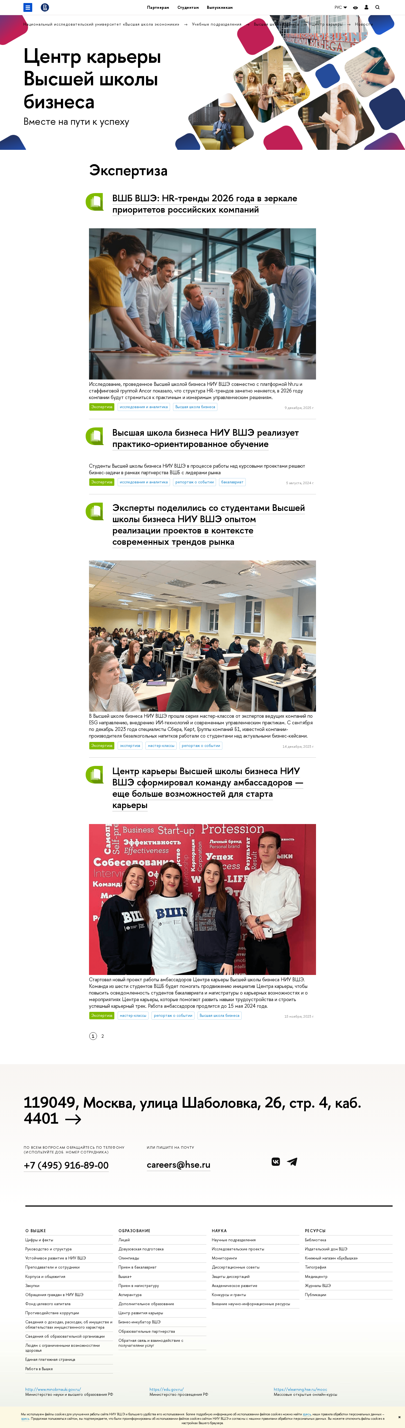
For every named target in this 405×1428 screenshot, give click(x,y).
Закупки (32, 1285)
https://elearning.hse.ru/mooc (300, 1389)
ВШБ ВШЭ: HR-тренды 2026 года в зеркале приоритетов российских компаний (204, 203)
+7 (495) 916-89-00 (66, 1165)
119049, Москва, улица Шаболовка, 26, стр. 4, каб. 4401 (192, 1110)
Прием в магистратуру (138, 1285)
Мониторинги (224, 1258)
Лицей (124, 1239)
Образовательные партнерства (146, 1331)
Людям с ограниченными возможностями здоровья (62, 1348)
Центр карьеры (328, 24)
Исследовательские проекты (238, 1248)
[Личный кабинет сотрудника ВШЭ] (366, 7)
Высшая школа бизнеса (277, 24)
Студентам (188, 7)
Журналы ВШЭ (318, 1285)
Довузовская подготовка (141, 1248)
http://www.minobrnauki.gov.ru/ (53, 1389)
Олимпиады (128, 1258)
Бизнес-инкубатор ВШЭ (139, 1321)
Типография (315, 1267)
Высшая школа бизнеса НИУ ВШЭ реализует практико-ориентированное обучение (205, 438)
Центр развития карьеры (140, 1312)
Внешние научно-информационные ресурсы (251, 1303)
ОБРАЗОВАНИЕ (134, 1230)
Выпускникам (220, 7)
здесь (307, 1414)
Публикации (315, 1294)
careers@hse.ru (178, 1164)
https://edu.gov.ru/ (167, 1389)
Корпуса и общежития (45, 1276)
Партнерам (158, 7)
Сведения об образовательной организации (65, 1336)
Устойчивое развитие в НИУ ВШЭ (55, 1258)
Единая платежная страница (50, 1359)
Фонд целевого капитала (48, 1303)
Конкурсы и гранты (229, 1294)
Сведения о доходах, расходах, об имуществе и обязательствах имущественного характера (68, 1324)
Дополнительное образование (146, 1303)
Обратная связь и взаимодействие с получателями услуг (150, 1343)
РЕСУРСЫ (315, 1230)
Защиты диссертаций (231, 1276)
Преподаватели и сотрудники (52, 1267)
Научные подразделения (234, 1239)
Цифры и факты (39, 1239)
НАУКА (219, 1230)
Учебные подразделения (217, 24)
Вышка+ (125, 1276)
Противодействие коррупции (52, 1312)
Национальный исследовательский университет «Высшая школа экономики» (102, 24)
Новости (364, 24)
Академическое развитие (234, 1285)
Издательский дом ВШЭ (326, 1248)
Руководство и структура (48, 1248)
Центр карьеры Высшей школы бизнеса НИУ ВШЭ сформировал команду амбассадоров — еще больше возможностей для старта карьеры (207, 787)
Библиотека (315, 1239)
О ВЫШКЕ (35, 1230)
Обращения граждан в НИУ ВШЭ (54, 1294)
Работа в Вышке (39, 1368)
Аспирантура (130, 1294)
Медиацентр (316, 1276)
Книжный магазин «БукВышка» (331, 1258)
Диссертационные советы (236, 1267)
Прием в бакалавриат (137, 1267)
